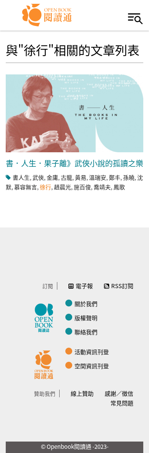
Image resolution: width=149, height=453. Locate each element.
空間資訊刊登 (91, 366)
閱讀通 (45, 364)
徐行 (45, 187)
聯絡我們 (85, 332)
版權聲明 (85, 318)
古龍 (66, 177)
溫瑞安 (97, 177)
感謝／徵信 (119, 393)
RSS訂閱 (122, 286)
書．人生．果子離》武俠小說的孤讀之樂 (74, 163)
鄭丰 (114, 177)
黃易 (80, 177)
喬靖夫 (102, 187)
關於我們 (85, 304)
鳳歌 (119, 187)
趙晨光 (62, 187)
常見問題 (121, 403)
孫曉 (128, 177)
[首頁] (47, 15)
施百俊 (82, 187)
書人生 (21, 177)
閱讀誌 (45, 317)
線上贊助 (82, 393)
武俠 (38, 177)
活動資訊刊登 (91, 352)
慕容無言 (25, 187)
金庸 (52, 177)
